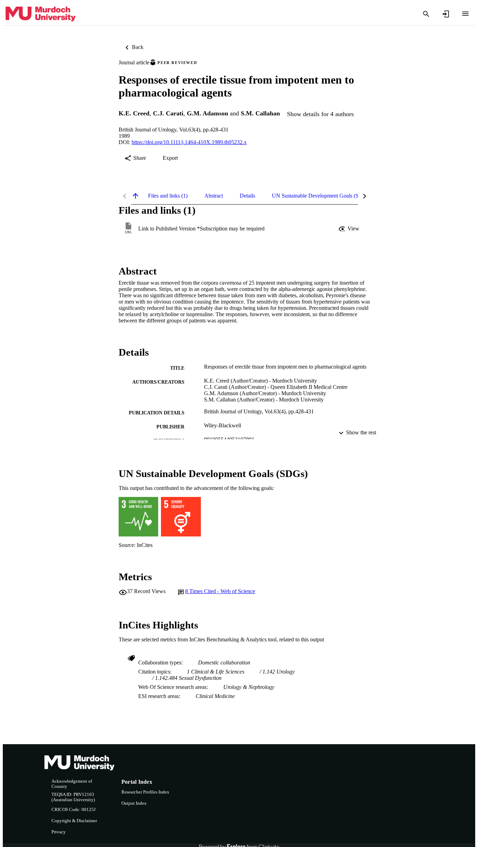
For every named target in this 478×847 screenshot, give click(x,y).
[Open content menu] (465, 14)
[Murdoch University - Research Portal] (41, 14)
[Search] (426, 14)
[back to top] (135, 196)
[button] (349, 229)
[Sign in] (446, 14)
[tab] (168, 195)
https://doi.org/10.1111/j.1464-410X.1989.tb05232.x (189, 142)
